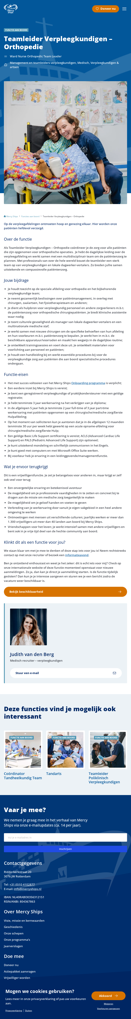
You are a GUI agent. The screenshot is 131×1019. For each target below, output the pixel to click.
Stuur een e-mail (27, 673)
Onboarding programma (88, 383)
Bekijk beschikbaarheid (26, 592)
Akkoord (105, 996)
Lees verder (23, 757)
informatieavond (77, 555)
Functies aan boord (30, 216)
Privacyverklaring (13, 1011)
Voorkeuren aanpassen (108, 1009)
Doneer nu (108, 9)
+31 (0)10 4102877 (22, 884)
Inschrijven (65, 849)
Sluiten (28, 1011)
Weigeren (108, 1004)
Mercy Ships (12, 216)
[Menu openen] (124, 9)
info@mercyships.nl (27, 889)
